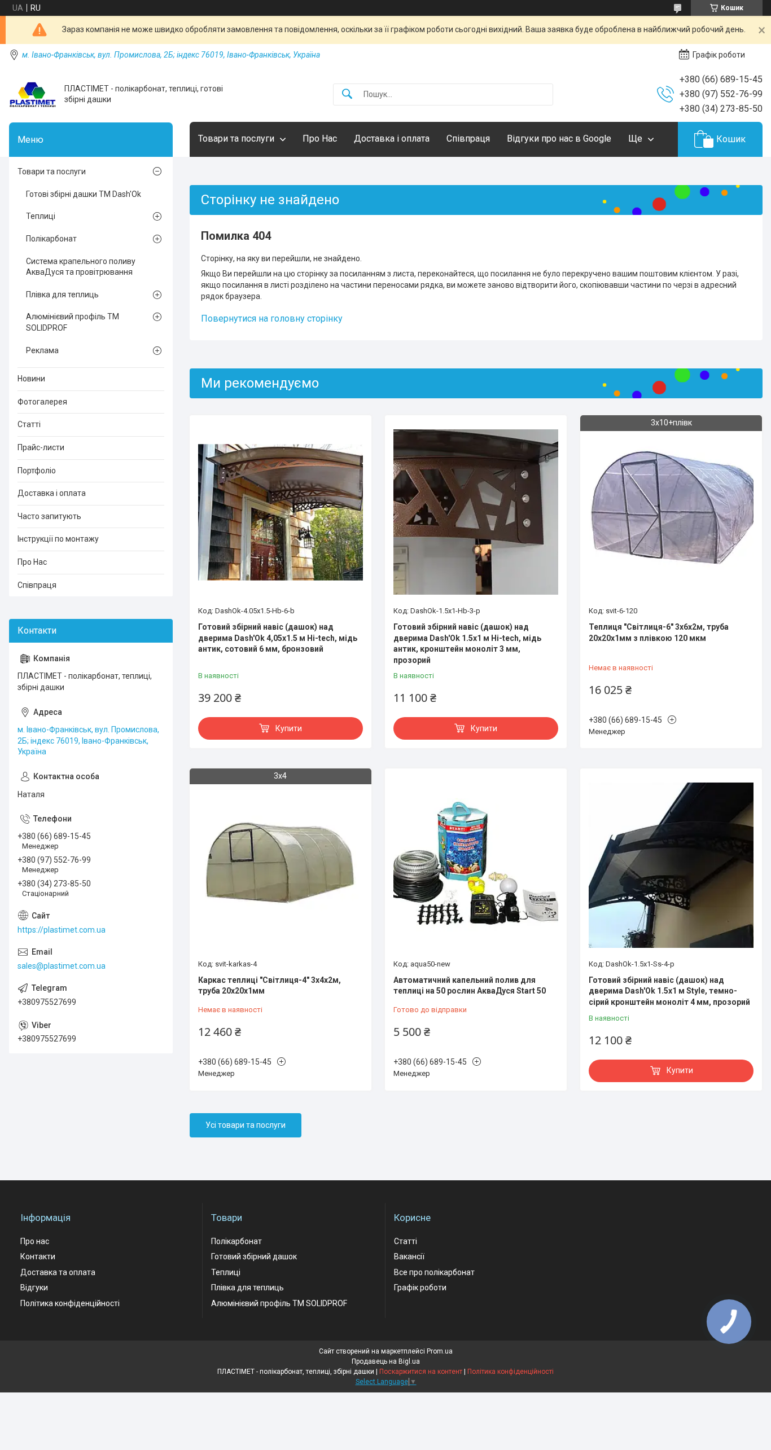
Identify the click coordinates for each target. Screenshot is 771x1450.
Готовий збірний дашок (254, 1256)
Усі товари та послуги (245, 1125)
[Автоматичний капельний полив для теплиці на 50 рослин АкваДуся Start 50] (475, 865)
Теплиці (40, 216)
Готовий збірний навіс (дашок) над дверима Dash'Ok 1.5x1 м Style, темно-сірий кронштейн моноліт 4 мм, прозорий (669, 991)
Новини (31, 378)
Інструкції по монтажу (58, 538)
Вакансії (409, 1256)
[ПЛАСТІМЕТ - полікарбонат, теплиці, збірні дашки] (32, 94)
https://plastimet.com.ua (61, 929)
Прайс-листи (40, 447)
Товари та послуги (236, 138)
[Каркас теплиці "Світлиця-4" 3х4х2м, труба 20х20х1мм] (280, 865)
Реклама (42, 350)
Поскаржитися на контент (420, 1372)
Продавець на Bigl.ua (386, 1361)
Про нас (34, 1241)
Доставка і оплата (392, 138)
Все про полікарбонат (434, 1272)
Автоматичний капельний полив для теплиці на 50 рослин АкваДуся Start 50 (469, 986)
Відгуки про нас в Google (559, 138)
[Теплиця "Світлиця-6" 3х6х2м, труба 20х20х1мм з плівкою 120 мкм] (671, 511)
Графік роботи (420, 1287)
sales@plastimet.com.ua (61, 965)
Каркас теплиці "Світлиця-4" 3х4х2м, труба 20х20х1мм (269, 986)
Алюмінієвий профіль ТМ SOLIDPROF (72, 322)
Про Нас (320, 138)
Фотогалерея (42, 401)
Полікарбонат (51, 238)
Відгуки (34, 1287)
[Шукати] (347, 94)
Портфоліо (36, 470)
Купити (288, 728)
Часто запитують (49, 516)
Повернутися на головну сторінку (272, 318)
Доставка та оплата (57, 1272)
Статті (29, 424)
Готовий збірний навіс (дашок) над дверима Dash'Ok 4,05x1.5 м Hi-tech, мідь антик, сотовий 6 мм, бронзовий (277, 637)
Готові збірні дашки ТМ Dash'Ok (83, 194)
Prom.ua (440, 1351)
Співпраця (468, 138)
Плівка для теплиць (62, 294)
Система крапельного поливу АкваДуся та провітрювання (80, 267)
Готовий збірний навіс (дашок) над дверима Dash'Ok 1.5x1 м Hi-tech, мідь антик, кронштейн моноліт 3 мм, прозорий (467, 643)
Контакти (37, 1256)
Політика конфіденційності (70, 1303)
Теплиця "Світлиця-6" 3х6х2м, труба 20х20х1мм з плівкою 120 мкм (659, 632)
